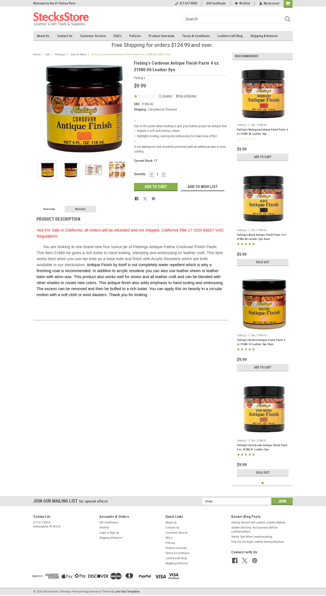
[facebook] (235, 560)
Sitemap (65, 591)
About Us (43, 36)
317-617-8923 (188, 3)
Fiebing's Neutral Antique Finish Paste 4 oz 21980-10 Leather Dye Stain (261, 342)
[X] (145, 198)
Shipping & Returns (264, 36)
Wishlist (244, 3)
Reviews (80, 209)
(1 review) (166, 96)
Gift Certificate (216, 3)
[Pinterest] (153, 198)
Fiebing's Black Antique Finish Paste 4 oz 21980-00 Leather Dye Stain (261, 237)
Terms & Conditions (196, 36)
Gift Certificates (108, 522)
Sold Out (262, 262)
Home (37, 54)
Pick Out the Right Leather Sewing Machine (257, 541)
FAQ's (118, 36)
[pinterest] (254, 560)
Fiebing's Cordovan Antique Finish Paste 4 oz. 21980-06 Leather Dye (130, 54)
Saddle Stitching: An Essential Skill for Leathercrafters (254, 529)
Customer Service (93, 36)
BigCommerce (92, 591)
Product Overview (161, 36)
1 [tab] (262, 483)
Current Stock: (145, 160)
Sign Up (114, 532)
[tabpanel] (263, 113)
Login (102, 532)
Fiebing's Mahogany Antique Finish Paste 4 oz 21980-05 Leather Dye (262, 131)
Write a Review (186, 96)
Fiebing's (60, 54)
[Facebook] (136, 198)
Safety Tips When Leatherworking (251, 536)
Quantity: (140, 174)
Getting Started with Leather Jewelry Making (258, 522)
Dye (47, 54)
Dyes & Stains (78, 54)
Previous (37, 108)
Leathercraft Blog (230, 36)
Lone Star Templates (127, 591)
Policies (135, 36)
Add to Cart (262, 157)
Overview (49, 209)
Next (126, 108)
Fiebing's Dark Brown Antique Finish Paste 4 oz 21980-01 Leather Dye (262, 447)
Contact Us (64, 36)
